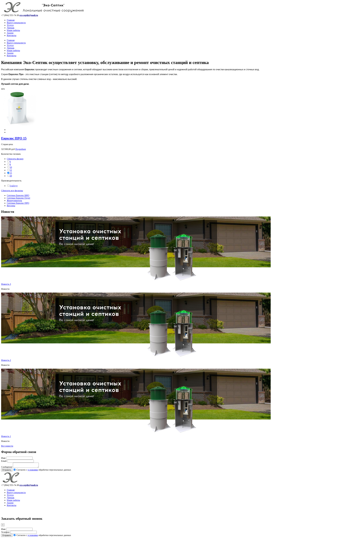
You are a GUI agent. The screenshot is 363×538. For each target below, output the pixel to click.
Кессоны (11, 205)
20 (11, 176)
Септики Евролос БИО (18, 195)
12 (11, 170)
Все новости (7, 446)
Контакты (11, 35)
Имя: (3, 458)
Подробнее (20, 149)
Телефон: (5, 532)
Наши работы (13, 30)
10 (11, 167)
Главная (10, 20)
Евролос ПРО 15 (14, 138)
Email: (4, 461)
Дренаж (10, 28)
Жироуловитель (14, 200)
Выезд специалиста (16, 22)
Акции (10, 33)
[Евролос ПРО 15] (19, 125)
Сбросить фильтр (15, 159)
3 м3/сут (14, 186)
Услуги (10, 25)
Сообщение (6, 467)
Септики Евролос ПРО (18, 203)
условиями (33, 470)
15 (11, 173)
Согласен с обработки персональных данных (43, 470)
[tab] (181, 154)
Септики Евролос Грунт (18, 198)
